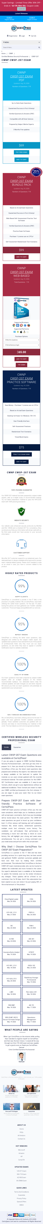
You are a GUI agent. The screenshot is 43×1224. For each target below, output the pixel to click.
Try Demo (21, 365)
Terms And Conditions (21, 1192)
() (33, 36)
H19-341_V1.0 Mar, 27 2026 (11, 914)
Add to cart (21, 159)
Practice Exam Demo (21, 454)
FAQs (21, 1132)
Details (6, 747)
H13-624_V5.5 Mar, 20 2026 (11, 980)
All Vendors (21, 1135)
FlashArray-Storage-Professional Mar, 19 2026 (31, 980)
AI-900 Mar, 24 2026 (11, 940)
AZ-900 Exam (21, 1177)
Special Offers (21, 1202)
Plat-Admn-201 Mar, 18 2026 (31, 993)
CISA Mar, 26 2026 (31, 900)
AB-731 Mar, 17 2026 (31, 1006)
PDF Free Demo (21, 152)
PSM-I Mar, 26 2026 (31, 927)
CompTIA (21, 1160)
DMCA (22, 1205)
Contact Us (21, 1139)
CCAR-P (19, 18)
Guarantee (17, 747)
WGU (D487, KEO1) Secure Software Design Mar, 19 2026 (11, 1020)
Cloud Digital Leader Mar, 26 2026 (11, 900)
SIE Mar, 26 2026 (11, 927)
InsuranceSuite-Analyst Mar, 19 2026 (11, 953)
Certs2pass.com (7, 1221)
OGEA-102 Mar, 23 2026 (31, 967)
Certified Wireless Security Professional (15, 56)
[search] (39, 48)
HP (22, 1156)
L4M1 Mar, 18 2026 (11, 993)
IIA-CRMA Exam (21, 1181)
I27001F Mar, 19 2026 (31, 953)
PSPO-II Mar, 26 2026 (31, 914)
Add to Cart (21, 359)
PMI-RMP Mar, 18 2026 (11, 1006)
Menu (6, 42)
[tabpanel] (21, 1057)
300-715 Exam (21, 1174)
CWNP (11, 53)
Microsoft (21, 1150)
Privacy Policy (21, 1198)
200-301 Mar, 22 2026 (31, 940)
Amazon (21, 1153)
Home (4, 53)
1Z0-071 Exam (21, 1171)
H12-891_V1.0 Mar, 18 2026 (11, 967)
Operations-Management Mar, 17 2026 (31, 1020)
